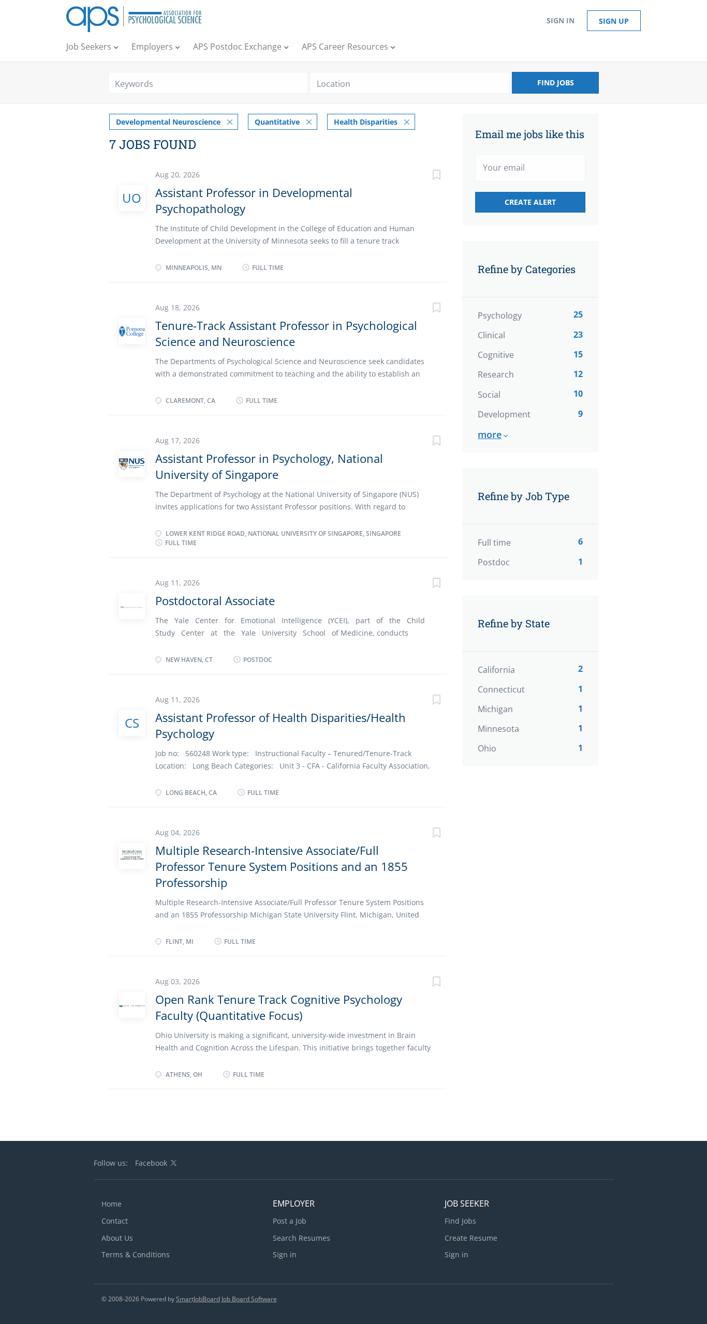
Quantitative (277, 122)
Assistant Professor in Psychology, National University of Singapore (269, 466)
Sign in (561, 20)
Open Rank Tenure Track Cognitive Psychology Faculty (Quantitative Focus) (278, 1007)
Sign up (614, 21)
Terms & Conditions (135, 1254)
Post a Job (289, 1221)
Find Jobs (555, 82)
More (490, 434)
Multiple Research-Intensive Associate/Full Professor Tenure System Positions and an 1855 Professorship (281, 866)
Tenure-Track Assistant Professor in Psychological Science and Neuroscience (286, 333)
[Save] (426, 176)
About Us (117, 1238)
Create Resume (471, 1238)
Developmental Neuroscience (168, 122)
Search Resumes (301, 1238)
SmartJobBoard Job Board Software (226, 1299)
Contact (114, 1221)
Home (111, 1204)
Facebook (151, 1163)
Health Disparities (365, 122)
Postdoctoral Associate (215, 600)
